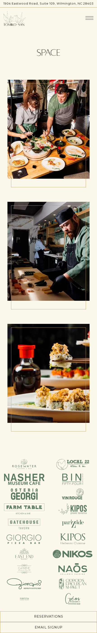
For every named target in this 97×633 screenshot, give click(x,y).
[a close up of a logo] (73, 464)
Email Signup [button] (48, 627)
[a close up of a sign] (73, 553)
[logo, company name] (24, 494)
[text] (24, 509)
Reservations (48, 616)
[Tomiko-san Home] (14, 18)
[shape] (73, 479)
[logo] (24, 464)
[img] (48, 135)
